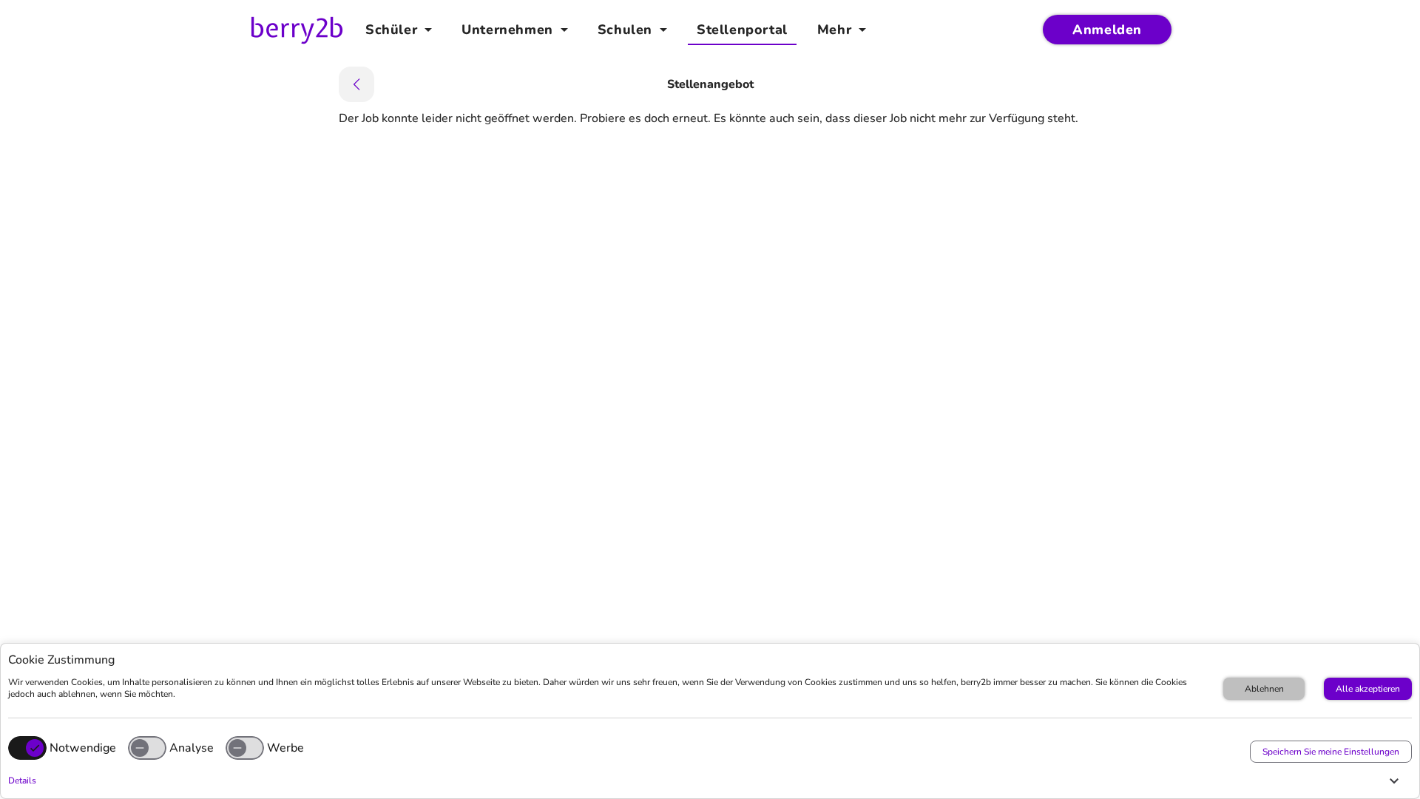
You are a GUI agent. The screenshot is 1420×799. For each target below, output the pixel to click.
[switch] (147, 748)
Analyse (191, 748)
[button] (706, 780)
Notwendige (83, 748)
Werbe (285, 748)
